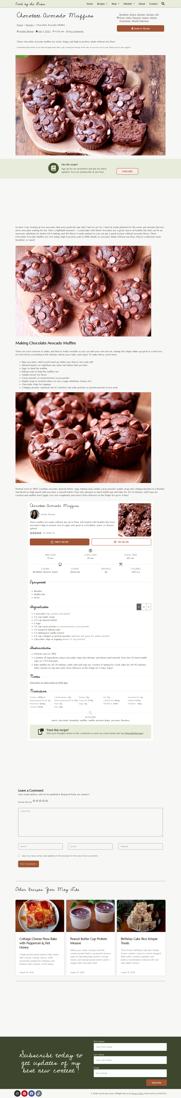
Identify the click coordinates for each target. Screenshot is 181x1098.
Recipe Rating (25, 802)
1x (139, 606)
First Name (99, 1041)
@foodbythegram (134, 733)
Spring (133, 14)
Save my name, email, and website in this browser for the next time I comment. (60, 856)
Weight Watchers (140, 21)
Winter (153, 17)
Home (90, 3)
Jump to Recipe (142, 28)
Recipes (101, 3)
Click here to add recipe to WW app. (49, 682)
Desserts (137, 17)
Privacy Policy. (138, 1093)
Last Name (99, 1054)
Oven (122, 17)
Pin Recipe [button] (123, 542)
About (142, 3)
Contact (153, 3)
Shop (114, 3)
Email (97, 1067)
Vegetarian (124, 21)
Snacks (145, 17)
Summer (141, 14)
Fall (157, 14)
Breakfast (124, 14)
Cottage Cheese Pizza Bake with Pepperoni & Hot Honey (38, 943)
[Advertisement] (90, 204)
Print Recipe (61, 542)
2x (144, 606)
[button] (163, 4)
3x (149, 606)
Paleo (129, 17)
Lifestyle (127, 3)
